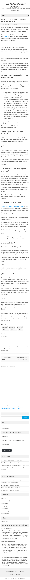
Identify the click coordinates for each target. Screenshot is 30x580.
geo (19, 348)
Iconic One (7, 578)
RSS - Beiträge (4, 425)
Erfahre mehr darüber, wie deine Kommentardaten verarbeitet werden (12, 407)
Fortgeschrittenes (5, 500)
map (21, 348)
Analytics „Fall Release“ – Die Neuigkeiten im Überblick (13, 467)
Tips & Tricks (15, 346)
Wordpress (22, 578)
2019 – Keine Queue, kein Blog (7, 460)
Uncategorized (4, 513)
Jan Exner (6, 24)
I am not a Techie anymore (8, 541)
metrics (25, 348)
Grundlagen (9, 346)
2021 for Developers (6, 528)
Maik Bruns (3, 487)
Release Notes (6, 36)
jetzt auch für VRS (11, 145)
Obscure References (6, 555)
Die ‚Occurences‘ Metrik (6, 472)
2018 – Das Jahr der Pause (7, 462)
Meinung (3, 506)
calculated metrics (12, 348)
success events (4, 350)
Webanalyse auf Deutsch (16, 5)
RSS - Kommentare (5, 428)
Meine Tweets (4, 521)
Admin (2, 498)
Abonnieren (7, 450)
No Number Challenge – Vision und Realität (10, 465)
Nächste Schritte (4, 508)
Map (4, 246)
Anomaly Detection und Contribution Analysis (12, 206)
